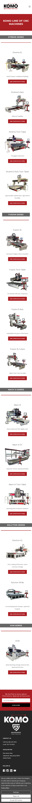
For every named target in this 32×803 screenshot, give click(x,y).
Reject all (16, 796)
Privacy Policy (5, 788)
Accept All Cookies (16, 800)
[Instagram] (7, 770)
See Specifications (17, 81)
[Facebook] (4, 770)
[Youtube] (15, 770)
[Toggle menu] (29, 6)
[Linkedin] (11, 770)
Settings (16, 792)
